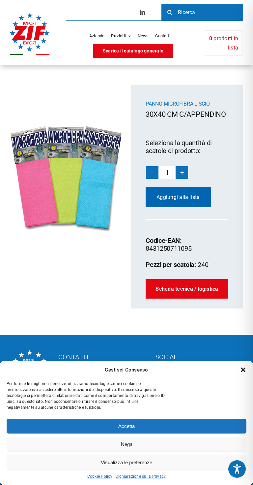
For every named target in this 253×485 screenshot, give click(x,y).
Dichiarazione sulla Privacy (141, 476)
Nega (126, 444)
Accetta (126, 426)
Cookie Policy (99, 476)
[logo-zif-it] (29, 15)
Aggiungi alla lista (178, 197)
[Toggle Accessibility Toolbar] (237, 469)
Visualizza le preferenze (126, 462)
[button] (243, 370)
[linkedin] (142, 12)
